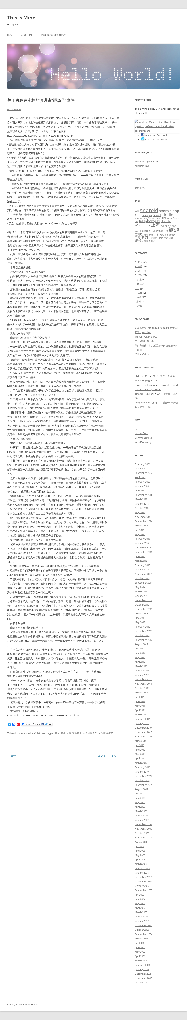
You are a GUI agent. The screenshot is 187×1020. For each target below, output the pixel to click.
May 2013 (140, 622)
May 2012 (140, 657)
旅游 (174, 229)
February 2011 (142, 719)
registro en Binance (145, 385)
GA (150, 215)
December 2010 (143, 727)
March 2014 (141, 591)
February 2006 (142, 965)
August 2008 (141, 842)
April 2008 (140, 859)
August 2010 (141, 740)
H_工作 (138, 292)
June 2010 (140, 749)
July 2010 (139, 745)
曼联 (138, 234)
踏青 (148, 241)
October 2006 (142, 929)
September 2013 (143, 609)
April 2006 (140, 956)
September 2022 (143, 472)
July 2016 (139, 530)
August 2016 (141, 525)
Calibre (145, 215)
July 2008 (139, 846)
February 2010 (142, 767)
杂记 (151, 234)
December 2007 (143, 877)
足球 (144, 241)
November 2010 (143, 732)
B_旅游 (138, 266)
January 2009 (142, 820)
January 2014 (142, 596)
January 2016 (142, 543)
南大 (57, 733)
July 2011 (139, 697)
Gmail (157, 215)
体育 (169, 225)
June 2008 (140, 850)
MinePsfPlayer (142, 165)
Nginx (169, 218)
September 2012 (143, 639)
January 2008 (142, 872)
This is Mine (21, 17)
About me (27, 34)
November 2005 (143, 978)
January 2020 (142, 486)
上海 (155, 225)
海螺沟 (172, 234)
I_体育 (138, 297)
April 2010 (140, 758)
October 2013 (142, 604)
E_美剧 (138, 279)
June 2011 (140, 701)
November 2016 (143, 516)
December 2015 (143, 547)
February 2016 (142, 538)
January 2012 (142, 675)
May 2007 (140, 903)
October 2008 (142, 833)
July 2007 (139, 894)
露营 (153, 241)
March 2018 (141, 499)
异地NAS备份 (142, 354)
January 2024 (142, 468)
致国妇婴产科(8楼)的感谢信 (54, 34)
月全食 (145, 234)
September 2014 (143, 582)
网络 (161, 238)
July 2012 (139, 648)
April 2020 (140, 477)
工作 (166, 231)
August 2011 (141, 692)
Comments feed (143, 437)
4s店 (137, 211)
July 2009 (139, 793)
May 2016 (140, 534)
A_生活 (138, 262)
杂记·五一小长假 (109, 756)
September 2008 (143, 837)
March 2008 (141, 863)
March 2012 (141, 666)
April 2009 (140, 806)
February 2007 (142, 916)
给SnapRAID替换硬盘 (146, 336)
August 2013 (141, 613)
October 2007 (142, 885)
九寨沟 (164, 225)
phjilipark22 (141, 376)
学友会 (147, 231)
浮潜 (167, 234)
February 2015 (142, 565)
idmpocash (141, 402)
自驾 (171, 238)
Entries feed (141, 433)
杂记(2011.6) (151, 380)
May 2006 (140, 951)
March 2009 (141, 811)
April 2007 (140, 907)
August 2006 (141, 938)
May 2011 (140, 705)
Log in (138, 429)
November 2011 (143, 683)
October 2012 (142, 635)
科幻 (145, 237)
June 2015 (140, 556)
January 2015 (142, 569)
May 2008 (140, 855)
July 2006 (139, 943)
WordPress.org (143, 442)
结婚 (151, 238)
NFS (164, 218)
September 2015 (143, 552)
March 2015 (141, 560)
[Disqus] (63, 804)
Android (149, 210)
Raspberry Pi (149, 221)
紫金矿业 (77, 733)
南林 (63, 733)
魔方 (11, 756)
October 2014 (142, 578)
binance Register (144, 393)
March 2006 (141, 960)
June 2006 (140, 947)
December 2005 (143, 973)
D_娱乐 (138, 275)
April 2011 (140, 710)
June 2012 (140, 653)
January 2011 (142, 723)
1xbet (138, 380)
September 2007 (143, 890)
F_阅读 (138, 284)
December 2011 (143, 679)
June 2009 (140, 798)
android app (169, 210)
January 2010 (142, 771)
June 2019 (140, 490)
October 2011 (142, 688)
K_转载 (138, 306)
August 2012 (141, 644)
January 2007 (142, 921)
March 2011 (141, 714)
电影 (138, 237)
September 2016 (143, 521)
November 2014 (143, 574)
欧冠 (162, 234)
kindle (167, 214)
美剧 (166, 238)
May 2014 (140, 587)
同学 (142, 231)
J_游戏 (138, 301)
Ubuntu (166, 221)
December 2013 (143, 600)
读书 (138, 240)
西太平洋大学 (90, 733)
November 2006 (143, 925)
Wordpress (142, 225)
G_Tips (138, 288)
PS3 (136, 221)
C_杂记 (37, 733)
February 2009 (142, 815)
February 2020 (142, 481)
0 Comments (14, 109)
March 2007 (141, 912)
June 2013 (140, 617)
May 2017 (140, 512)
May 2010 (140, 754)
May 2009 (140, 802)
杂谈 (156, 234)
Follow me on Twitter (156, 139)
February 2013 (142, 626)
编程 (156, 237)
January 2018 (142, 503)
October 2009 (142, 780)
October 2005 (142, 982)
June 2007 (140, 899)
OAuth (176, 218)
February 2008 (142, 868)
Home (10, 34)
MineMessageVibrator (147, 161)
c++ (138, 214)
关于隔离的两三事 (144, 341)
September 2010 (143, 736)
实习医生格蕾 (157, 231)
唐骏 (68, 733)
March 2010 (141, 762)
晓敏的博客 (141, 187)
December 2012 (143, 631)
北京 (174, 225)
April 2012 (140, 661)
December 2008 (143, 824)
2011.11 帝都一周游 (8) (163, 376)
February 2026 (142, 464)
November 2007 (143, 881)
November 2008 (143, 828)
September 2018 (143, 494)
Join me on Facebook (155, 135)
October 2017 (142, 508)
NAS (158, 218)
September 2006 (143, 934)
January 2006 (142, 969)
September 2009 (143, 784)
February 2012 (142, 670)
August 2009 (141, 789)
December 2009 (143, 776)
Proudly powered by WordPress (23, 1004)
